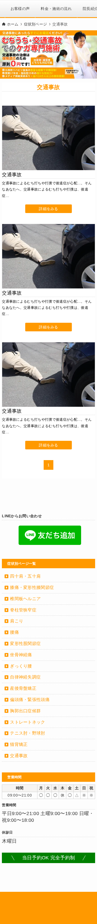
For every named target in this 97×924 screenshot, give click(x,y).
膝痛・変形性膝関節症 (32, 587)
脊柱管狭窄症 (23, 610)
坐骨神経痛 (21, 654)
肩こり (16, 621)
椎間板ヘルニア (25, 598)
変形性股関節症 (25, 643)
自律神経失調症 (25, 677)
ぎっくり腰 (21, 666)
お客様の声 (20, 8)
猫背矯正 (18, 744)
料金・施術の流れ (56, 8)
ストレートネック (27, 722)
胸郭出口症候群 (25, 711)
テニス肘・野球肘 (27, 733)
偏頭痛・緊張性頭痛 (30, 699)
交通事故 (18, 755)
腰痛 (14, 632)
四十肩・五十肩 (25, 576)
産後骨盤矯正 (23, 688)
